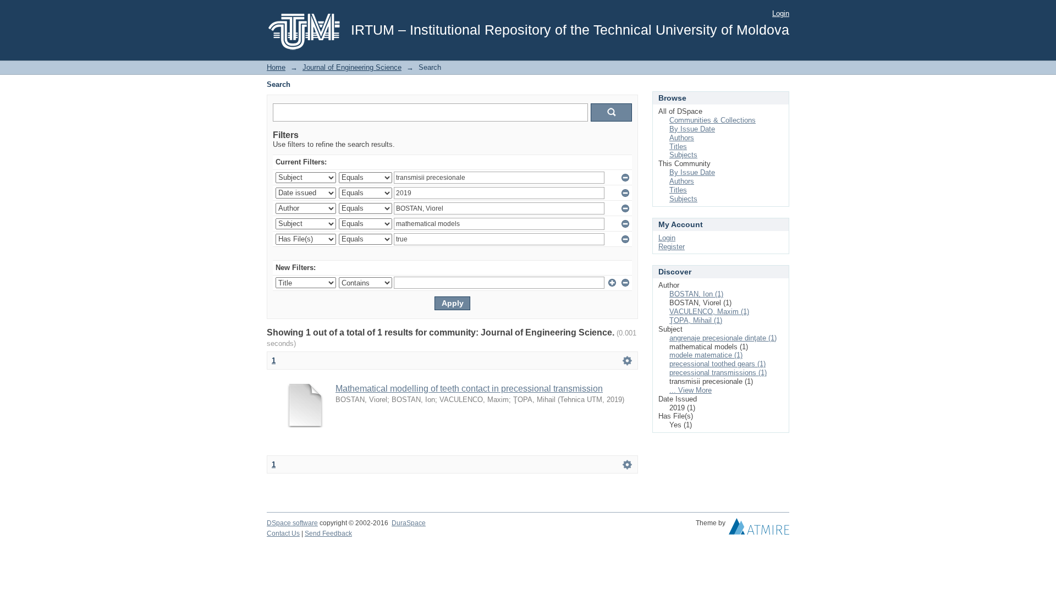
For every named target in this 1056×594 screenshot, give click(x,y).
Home (276, 67)
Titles (678, 146)
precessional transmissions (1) (718, 373)
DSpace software (292, 523)
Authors (681, 138)
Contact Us (283, 533)
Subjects (683, 155)
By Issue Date (692, 129)
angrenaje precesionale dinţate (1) (723, 338)
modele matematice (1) (706, 355)
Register (671, 247)
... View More (690, 390)
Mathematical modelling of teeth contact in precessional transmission (469, 388)
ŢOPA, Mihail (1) (695, 320)
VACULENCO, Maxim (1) (709, 311)
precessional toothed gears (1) (717, 364)
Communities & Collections (712, 120)
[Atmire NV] (759, 529)
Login (780, 13)
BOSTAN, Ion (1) (696, 294)
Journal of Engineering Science (352, 67)
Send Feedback (328, 533)
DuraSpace (409, 523)
